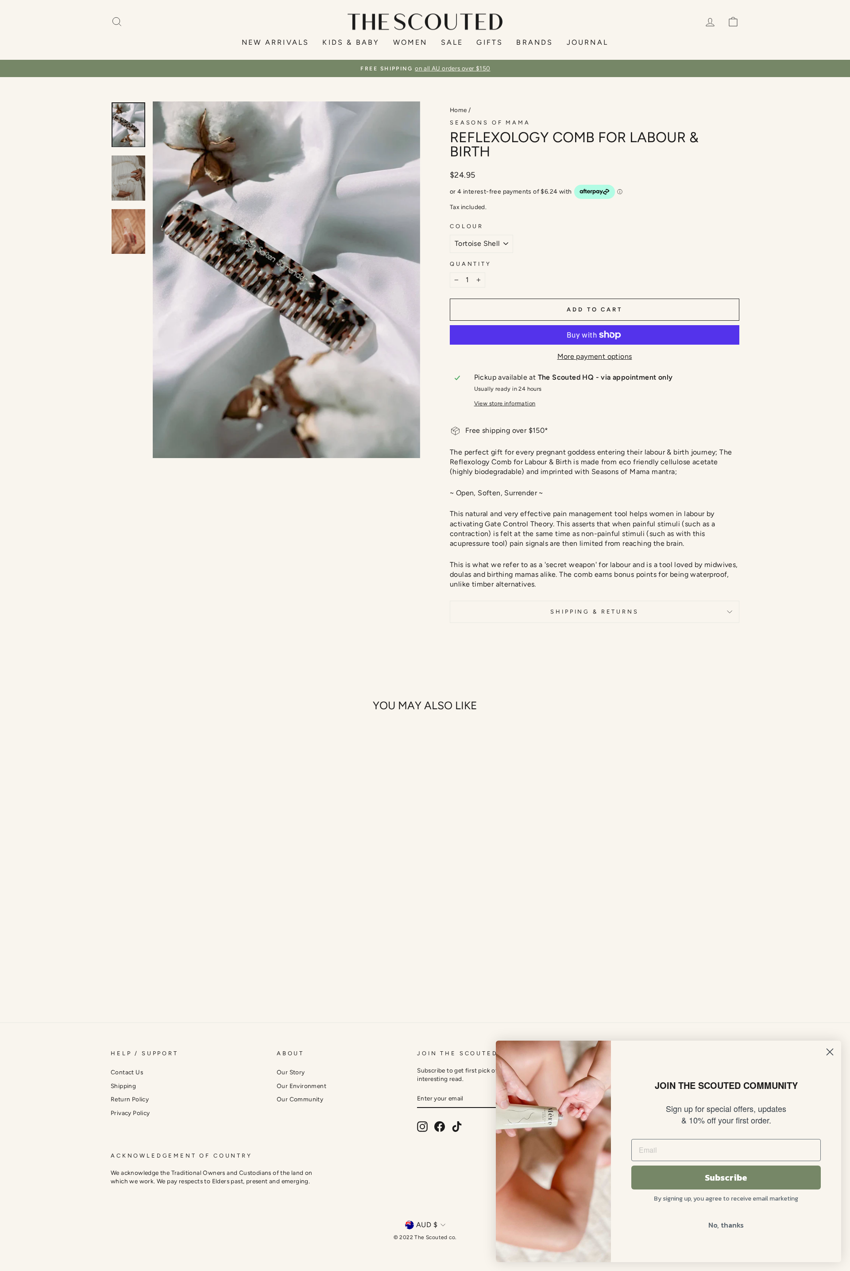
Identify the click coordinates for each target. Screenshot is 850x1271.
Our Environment (301, 1085)
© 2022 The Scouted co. (425, 1237)
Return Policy (130, 1099)
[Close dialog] (830, 1052)
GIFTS (489, 42)
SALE (452, 42)
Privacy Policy (130, 1112)
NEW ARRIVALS (275, 42)
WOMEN (410, 42)
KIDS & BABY (350, 42)
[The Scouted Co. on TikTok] (457, 1126)
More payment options (594, 356)
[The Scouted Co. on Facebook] (439, 1126)
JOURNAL (587, 42)
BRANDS (534, 42)
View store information (505, 403)
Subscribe (726, 1177)
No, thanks (726, 1225)
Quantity (470, 263)
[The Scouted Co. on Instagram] (422, 1126)
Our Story (291, 1072)
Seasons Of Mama (490, 122)
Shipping (123, 1085)
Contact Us (127, 1072)
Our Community (300, 1099)
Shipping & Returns (594, 611)
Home (458, 109)
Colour (466, 226)
